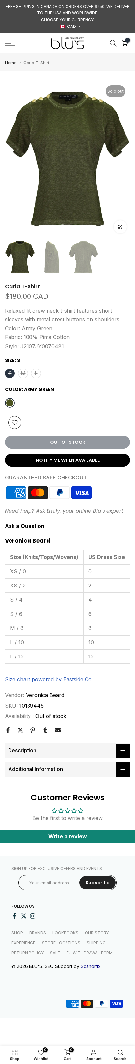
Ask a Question (24, 526)
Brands (37, 932)
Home (11, 63)
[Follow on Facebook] (14, 916)
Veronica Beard (45, 695)
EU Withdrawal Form (90, 952)
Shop (17, 932)
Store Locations (61, 942)
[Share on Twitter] (20, 730)
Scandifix (91, 966)
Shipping (96, 942)
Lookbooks (65, 932)
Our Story (97, 932)
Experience (23, 942)
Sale (55, 952)
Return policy (27, 952)
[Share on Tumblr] (45, 730)
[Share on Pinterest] (33, 730)
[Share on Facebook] (8, 730)
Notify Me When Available (68, 460)
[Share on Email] (58, 730)
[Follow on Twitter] (24, 916)
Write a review (67, 836)
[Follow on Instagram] (33, 916)
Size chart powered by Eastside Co (48, 679)
